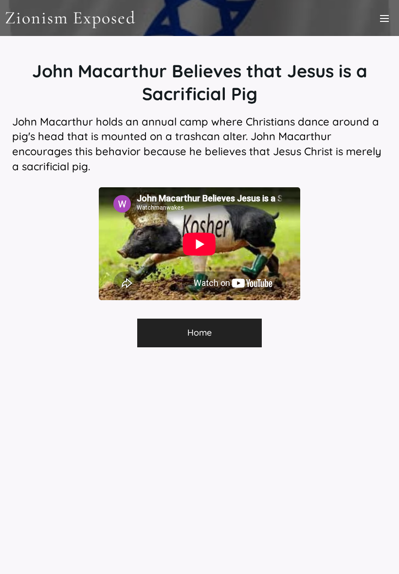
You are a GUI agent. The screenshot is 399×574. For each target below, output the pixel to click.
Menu (384, 18)
